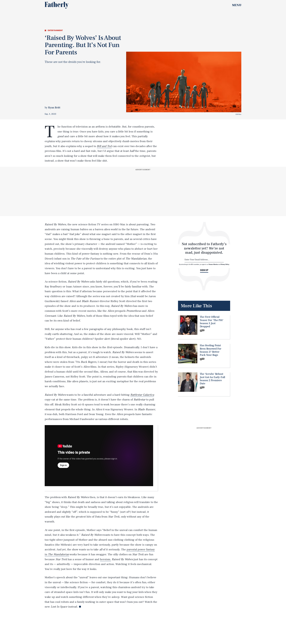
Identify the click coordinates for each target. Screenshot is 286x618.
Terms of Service (213, 264)
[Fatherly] (57, 5)
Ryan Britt (54, 107)
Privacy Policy (225, 264)
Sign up (204, 270)
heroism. (105, 559)
